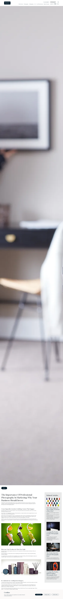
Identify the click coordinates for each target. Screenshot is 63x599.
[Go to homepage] (7, 3)
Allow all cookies (38, 594)
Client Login (53, 2)
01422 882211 (47, 2)
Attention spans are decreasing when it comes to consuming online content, (11, 515)
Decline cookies (55, 594)
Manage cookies (47, 594)
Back (4, 488)
